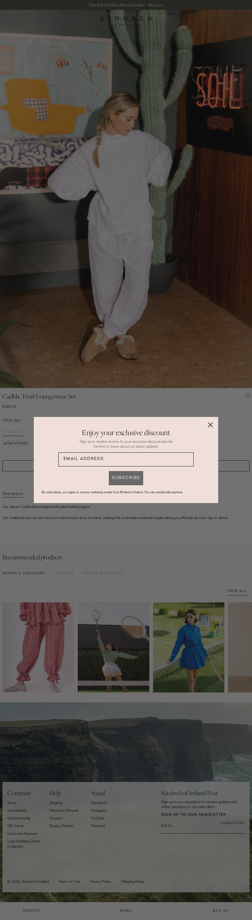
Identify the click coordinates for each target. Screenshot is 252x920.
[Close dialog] (210, 424)
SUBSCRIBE (126, 478)
